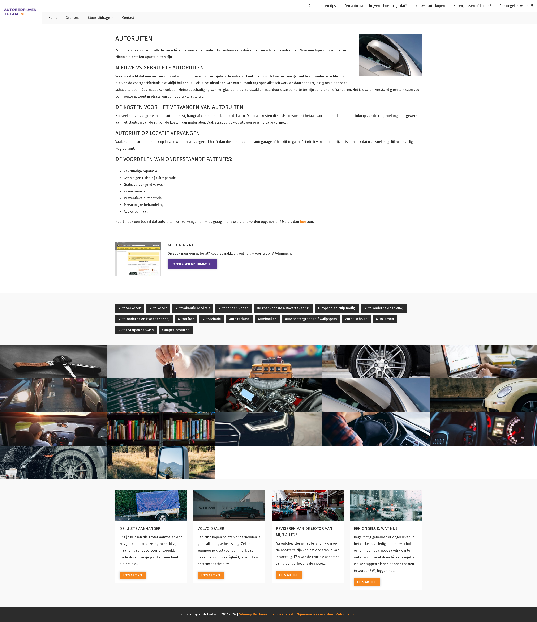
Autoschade (212, 319)
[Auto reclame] (53, 429)
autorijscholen (356, 319)
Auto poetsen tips (322, 6)
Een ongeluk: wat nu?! (516, 6)
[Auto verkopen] (53, 361)
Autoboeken (267, 319)
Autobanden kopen (233, 308)
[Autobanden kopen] (376, 361)
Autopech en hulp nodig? (337, 308)
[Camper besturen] (161, 462)
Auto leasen (385, 319)
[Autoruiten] (376, 395)
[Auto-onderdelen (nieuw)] (161, 395)
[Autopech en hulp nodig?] (53, 395)
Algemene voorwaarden (314, 614)
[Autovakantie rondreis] (268, 361)
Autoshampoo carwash (136, 330)
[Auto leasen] (483, 429)
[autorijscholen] (376, 429)
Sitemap (245, 614)
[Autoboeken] (161, 429)
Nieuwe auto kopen (430, 6)
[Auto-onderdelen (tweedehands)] (268, 395)
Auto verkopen (130, 308)
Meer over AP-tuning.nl (192, 264)
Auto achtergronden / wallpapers (311, 319)
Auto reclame (239, 319)
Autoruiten (186, 319)
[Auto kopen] (161, 361)
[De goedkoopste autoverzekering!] (483, 361)
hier (303, 222)
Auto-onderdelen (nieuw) (384, 308)
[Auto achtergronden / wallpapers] (268, 429)
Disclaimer (261, 614)
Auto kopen (158, 308)
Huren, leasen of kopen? (472, 6)
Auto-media (345, 614)
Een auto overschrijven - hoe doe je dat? (375, 6)
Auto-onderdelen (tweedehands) (144, 319)
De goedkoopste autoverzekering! (283, 308)
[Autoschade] (483, 395)
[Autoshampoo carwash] (53, 462)
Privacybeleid (282, 614)
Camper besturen (175, 330)
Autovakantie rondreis (193, 308)
